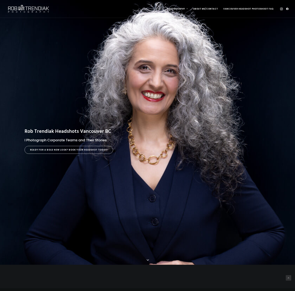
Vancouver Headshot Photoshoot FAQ (248, 8)
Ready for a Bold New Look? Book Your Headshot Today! (69, 149)
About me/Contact (205, 8)
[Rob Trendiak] (28, 9)
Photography (176, 8)
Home (158, 8)
